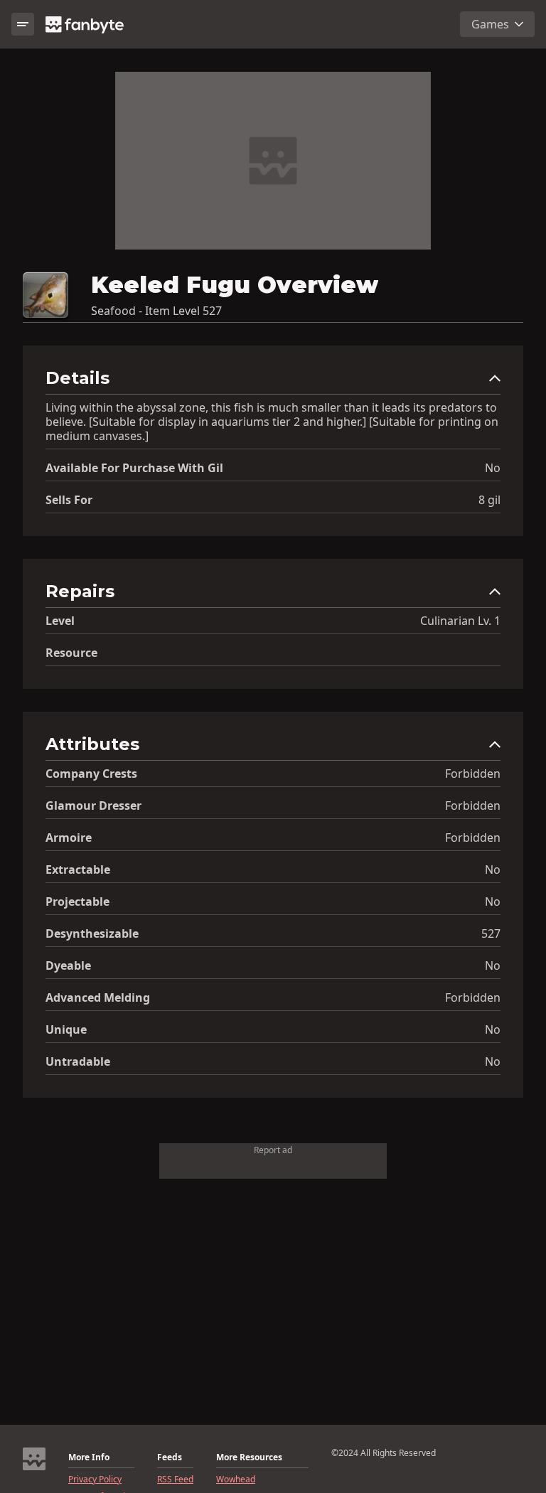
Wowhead (235, 1479)
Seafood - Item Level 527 (156, 311)
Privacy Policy (95, 1479)
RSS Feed (175, 1479)
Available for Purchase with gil (134, 468)
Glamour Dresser (93, 805)
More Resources (249, 1457)
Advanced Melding (98, 997)
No (492, 468)
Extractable (78, 869)
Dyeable (68, 965)
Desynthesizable (92, 933)
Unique (66, 1029)
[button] (273, 381)
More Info (88, 1457)
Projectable (77, 901)
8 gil (489, 500)
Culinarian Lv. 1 (460, 621)
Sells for (69, 500)
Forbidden (472, 773)
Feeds (169, 1457)
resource (71, 653)
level (60, 621)
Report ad (273, 1150)
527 (490, 933)
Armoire (69, 837)
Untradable (78, 1061)
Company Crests (91, 773)
